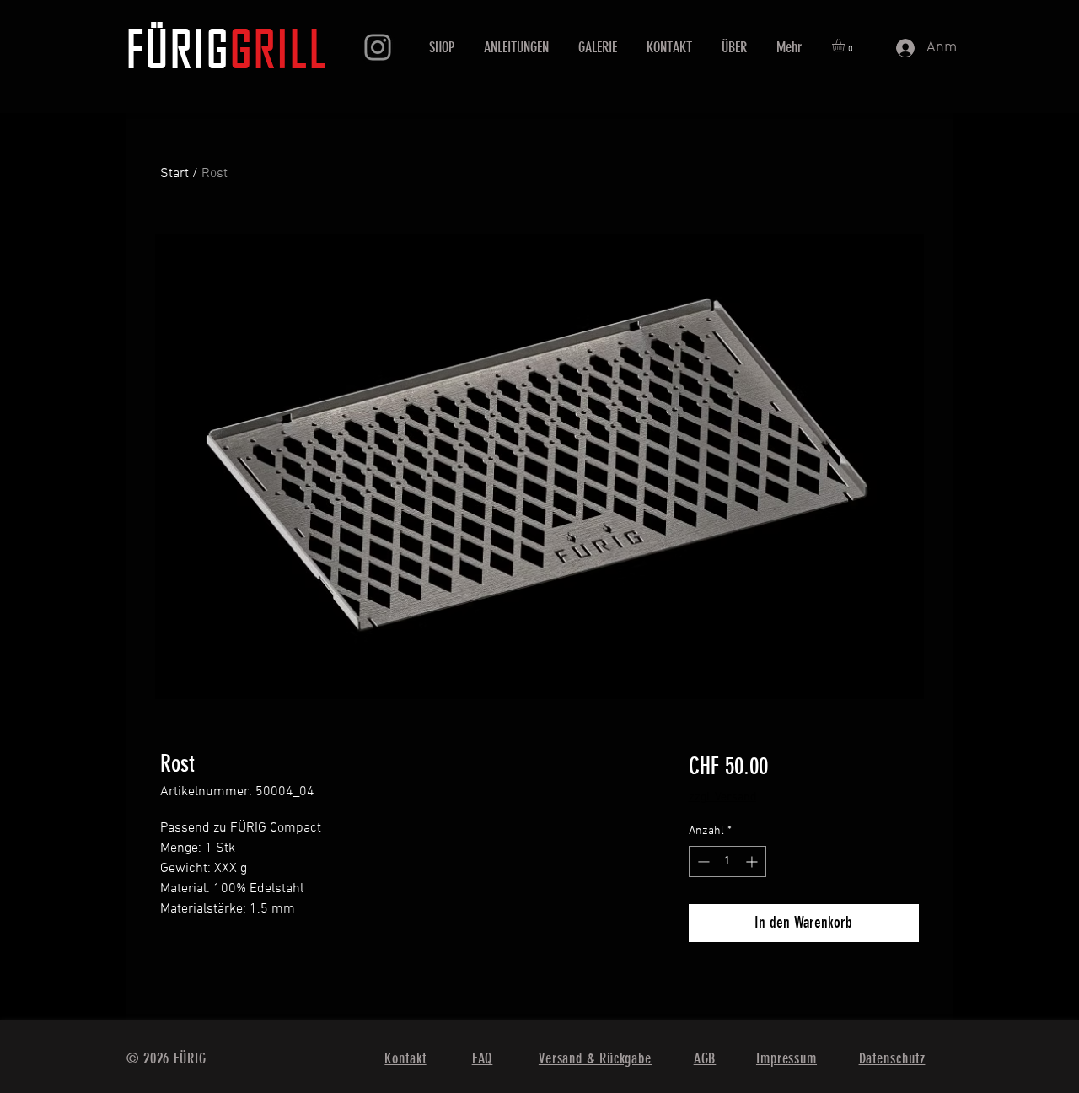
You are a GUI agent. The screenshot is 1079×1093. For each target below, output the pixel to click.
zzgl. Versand (722, 797)
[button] (846, 45)
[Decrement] (701, 861)
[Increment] (753, 861)
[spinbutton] (727, 861)
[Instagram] (377, 47)
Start (174, 173)
